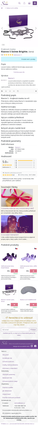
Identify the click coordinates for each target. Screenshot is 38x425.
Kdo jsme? (5, 355)
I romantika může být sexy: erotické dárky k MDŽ (17, 208)
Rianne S (11, 78)
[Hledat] (19, 4)
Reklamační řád (7, 378)
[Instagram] (31, 346)
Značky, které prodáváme (10, 365)
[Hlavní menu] (35, 3)
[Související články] (14, 91)
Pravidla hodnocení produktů (11, 397)
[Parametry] (6, 91)
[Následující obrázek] (36, 28)
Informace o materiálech (9, 368)
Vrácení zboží (6, 394)
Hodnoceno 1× (18, 55)
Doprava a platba (7, 387)
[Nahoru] (36, 91)
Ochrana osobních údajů (9, 381)
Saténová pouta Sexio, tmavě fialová (7, 267)
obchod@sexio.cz (19, 403)
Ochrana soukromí (8, 361)
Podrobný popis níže (19, 72)
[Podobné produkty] (18, 91)
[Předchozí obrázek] (2, 28)
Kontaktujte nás (7, 358)
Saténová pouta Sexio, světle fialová (28, 267)
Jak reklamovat (6, 391)
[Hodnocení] (10, 91)
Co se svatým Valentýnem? (10, 235)
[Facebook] (35, 346)
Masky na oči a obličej (12, 8)
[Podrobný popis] (2, 91)
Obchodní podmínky (8, 374)
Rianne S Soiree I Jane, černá (7, 300)
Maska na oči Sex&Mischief (28, 299)
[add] (14, 271)
